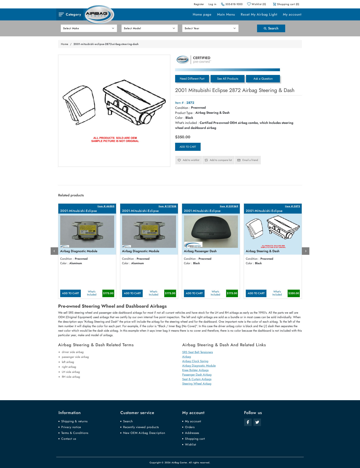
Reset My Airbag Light (259, 14)
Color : (179, 117)
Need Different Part (192, 78)
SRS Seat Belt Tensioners (197, 352)
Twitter (257, 422)
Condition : (182, 107)
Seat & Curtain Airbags (196, 379)
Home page (202, 14)
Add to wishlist (191, 160)
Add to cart (188, 147)
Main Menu (226, 14)
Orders (190, 427)
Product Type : (184, 113)
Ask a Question (263, 78)
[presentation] (54, 251)
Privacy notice (71, 427)
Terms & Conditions (74, 433)
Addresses (192, 433)
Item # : (180, 102)
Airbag (186, 356)
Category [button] (73, 14)
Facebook (248, 422)
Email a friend (250, 160)
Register (199, 4)
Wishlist (190, 444)
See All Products (227, 78)
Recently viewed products (141, 427)
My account (292, 14)
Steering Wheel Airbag (196, 383)
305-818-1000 (234, 4)
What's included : (187, 122)
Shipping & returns (74, 421)
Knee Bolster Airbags (195, 370)
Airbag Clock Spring (195, 361)
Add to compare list (221, 160)
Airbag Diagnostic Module (199, 365)
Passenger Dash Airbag (197, 374)
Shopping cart (195, 439)
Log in (212, 4)
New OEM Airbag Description (144, 433)
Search (272, 28)
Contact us (68, 439)
